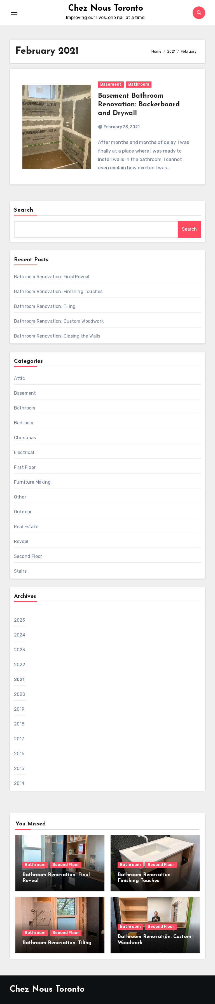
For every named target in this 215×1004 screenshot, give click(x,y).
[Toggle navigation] (14, 12)
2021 (19, 679)
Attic (19, 378)
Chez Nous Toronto (105, 8)
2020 (19, 694)
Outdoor (23, 511)
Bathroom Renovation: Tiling (45, 306)
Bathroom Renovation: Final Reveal (52, 276)
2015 (19, 768)
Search (24, 210)
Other (20, 497)
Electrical (24, 452)
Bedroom (23, 422)
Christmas (25, 437)
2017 (19, 738)
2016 (19, 753)
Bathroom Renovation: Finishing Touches (58, 291)
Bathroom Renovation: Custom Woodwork (59, 321)
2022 (19, 664)
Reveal (21, 541)
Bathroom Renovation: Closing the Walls (57, 336)
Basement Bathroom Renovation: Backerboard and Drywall (139, 105)
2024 (19, 635)
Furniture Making (32, 482)
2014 (19, 783)
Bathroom (138, 84)
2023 (19, 649)
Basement (110, 84)
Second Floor (28, 556)
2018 (19, 724)
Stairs (20, 571)
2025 (19, 620)
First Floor (25, 467)
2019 (19, 709)
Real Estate (26, 526)
